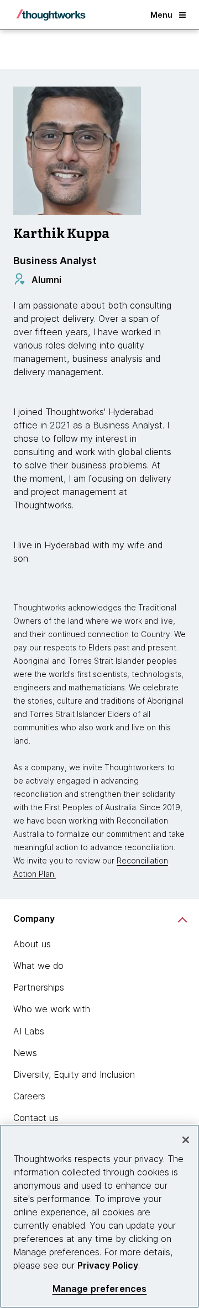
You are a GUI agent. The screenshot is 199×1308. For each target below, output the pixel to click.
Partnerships (38, 987)
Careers (29, 1096)
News (25, 1052)
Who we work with (51, 1008)
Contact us (36, 1117)
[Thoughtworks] (50, 15)
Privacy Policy (107, 1265)
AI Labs (28, 1031)
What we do (38, 965)
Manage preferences (100, 1289)
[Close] (186, 1140)
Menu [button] (161, 14)
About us (32, 944)
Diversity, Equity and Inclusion (74, 1074)
